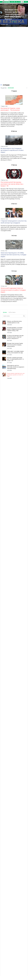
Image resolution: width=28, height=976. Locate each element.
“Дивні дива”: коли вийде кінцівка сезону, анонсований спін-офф (15, 352)
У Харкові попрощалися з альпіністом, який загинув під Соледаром (14, 222)
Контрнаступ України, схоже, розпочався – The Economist (10, 109)
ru (16, 1)
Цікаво (5, 312)
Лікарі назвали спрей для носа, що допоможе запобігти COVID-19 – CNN (15, 375)
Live (12, 1)
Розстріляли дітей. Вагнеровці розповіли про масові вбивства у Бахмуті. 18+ (12, 184)
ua (14, 1)
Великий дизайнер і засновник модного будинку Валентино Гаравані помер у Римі (14, 329)
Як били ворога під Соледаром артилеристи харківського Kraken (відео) (12, 150)
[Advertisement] (14, 39)
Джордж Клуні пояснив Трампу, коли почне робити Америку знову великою (15, 345)
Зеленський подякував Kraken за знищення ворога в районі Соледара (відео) (13, 290)
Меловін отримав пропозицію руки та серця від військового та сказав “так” (15, 359)
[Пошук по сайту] (19, 1)
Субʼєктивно (12, 312)
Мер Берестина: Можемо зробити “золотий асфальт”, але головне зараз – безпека (13, 14)
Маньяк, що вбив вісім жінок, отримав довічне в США (14, 322)
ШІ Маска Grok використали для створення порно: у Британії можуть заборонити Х (15, 337)
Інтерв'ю (14, 21)
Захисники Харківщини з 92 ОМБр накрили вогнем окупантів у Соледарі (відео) (13, 254)
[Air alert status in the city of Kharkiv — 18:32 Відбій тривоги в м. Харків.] (22, 4)
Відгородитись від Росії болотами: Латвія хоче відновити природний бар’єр (15, 367)
